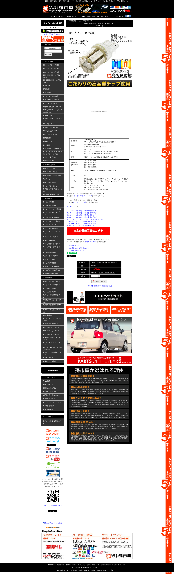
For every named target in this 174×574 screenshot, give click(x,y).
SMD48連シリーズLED (51, 327)
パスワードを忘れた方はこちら (53, 34)
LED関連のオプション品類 (52, 175)
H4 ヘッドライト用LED (51, 65)
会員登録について (50, 399)
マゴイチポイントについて (52, 402)
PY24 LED (47, 138)
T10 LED (47, 85)
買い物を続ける (74, 245)
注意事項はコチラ (91, 242)
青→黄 (69, 206)
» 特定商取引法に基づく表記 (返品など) (99, 286)
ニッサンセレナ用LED (51, 237)
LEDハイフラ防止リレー (52, 172)
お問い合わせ (109, 16)
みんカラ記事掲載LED (51, 324)
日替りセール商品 (50, 361)
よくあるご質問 (99, 16)
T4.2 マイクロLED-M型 (51, 100)
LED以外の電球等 (50, 182)
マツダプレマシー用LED (52, 266)
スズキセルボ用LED (50, 252)
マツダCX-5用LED (50, 259)
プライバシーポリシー (121, 564)
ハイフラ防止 (48, 357)
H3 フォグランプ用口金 (51, 72)
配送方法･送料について (107, 564)
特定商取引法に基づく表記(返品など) (75, 564)
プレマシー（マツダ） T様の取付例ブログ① (81, 221)
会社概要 (68, 16)
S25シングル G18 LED (51, 127)
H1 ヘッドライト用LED (51, 68)
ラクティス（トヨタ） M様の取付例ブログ (81, 226)
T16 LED (47, 89)
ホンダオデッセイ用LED (52, 244)
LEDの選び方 (76, 16)
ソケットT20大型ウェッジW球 (82, 196)
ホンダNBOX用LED (50, 240)
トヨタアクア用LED (50, 205)
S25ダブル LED (49, 124)
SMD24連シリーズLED (51, 334)
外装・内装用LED (50, 157)
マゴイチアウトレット (51, 186)
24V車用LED (48, 315)
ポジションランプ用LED (52, 281)
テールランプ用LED (50, 288)
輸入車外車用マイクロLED (52, 107)
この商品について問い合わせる (79, 248)
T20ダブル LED (49, 115)
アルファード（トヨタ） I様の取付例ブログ (81, 211)
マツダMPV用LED (50, 263)
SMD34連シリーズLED (51, 331)
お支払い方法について (51, 391)
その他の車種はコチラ (51, 274)
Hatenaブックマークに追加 (53, 523)
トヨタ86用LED (49, 202)
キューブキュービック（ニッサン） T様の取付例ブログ (85, 219)
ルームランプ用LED (50, 292)
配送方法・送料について (52, 395)
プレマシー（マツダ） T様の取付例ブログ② (81, 223)
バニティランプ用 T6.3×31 (52, 149)
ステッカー (47, 179)
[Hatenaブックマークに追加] (130, 16)
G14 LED (47, 145)
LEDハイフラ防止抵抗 (51, 168)
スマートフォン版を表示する (52, 505)
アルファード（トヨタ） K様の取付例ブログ (81, 213)
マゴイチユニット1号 (79, 202)
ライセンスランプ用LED (52, 285)
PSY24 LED (48, 141)
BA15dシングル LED (50, 134)
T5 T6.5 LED (48, 92)
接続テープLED (49, 161)
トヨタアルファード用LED (52, 209)
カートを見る (118, 16)
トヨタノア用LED (50, 225)
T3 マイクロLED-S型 (50, 103)
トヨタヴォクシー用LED (52, 217)
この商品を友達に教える (76, 250)
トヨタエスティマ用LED (52, 221)
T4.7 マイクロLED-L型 (51, 96)
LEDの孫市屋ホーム (58, 16)
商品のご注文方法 (87, 16)
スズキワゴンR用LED (51, 256)
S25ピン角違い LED (50, 131)
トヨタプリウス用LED (51, 228)
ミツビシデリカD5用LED (52, 270)
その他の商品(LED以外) (51, 194)
